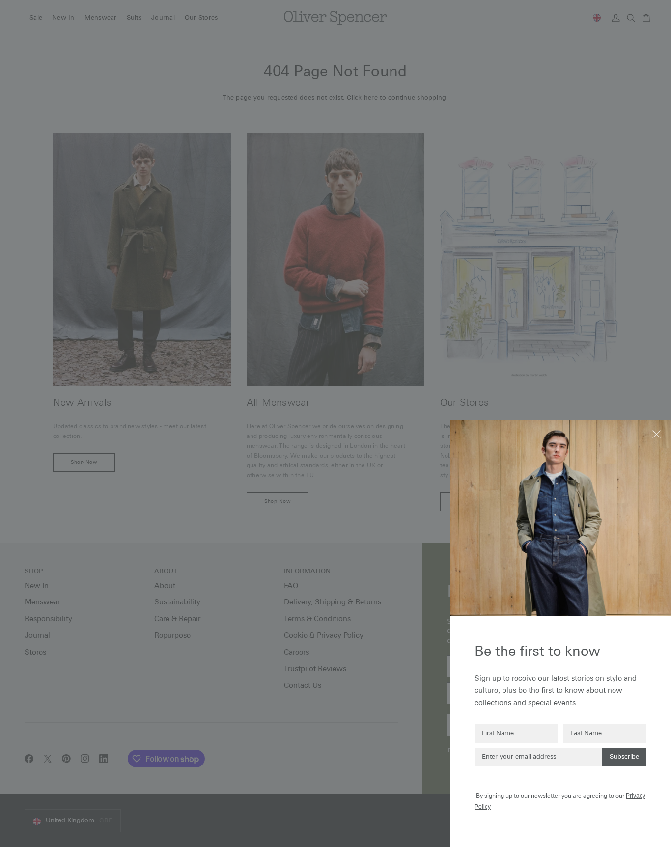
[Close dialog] (657, 433)
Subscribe (624, 757)
